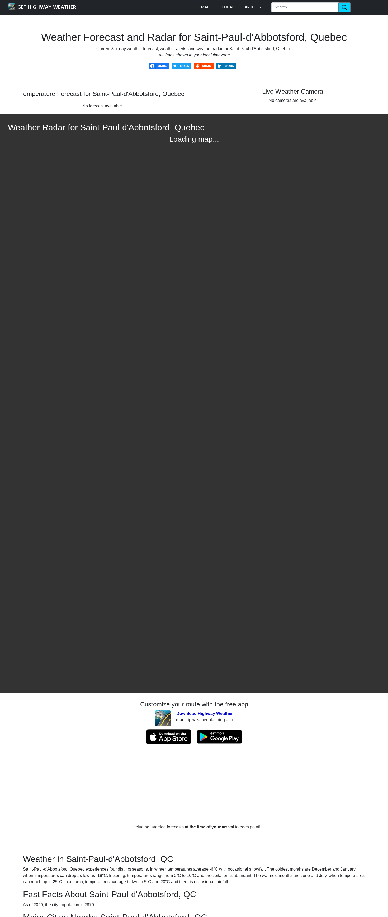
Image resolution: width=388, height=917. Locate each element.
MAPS (206, 7)
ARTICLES (253, 7)
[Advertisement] (194, 784)
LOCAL (228, 7)
